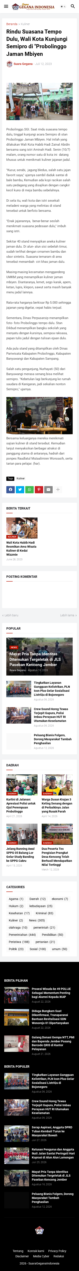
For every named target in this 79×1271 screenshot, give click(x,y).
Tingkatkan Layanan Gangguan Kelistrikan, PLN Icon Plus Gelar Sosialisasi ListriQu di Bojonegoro (52, 688)
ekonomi (60, 899)
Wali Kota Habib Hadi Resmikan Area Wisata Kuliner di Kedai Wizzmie (21, 548)
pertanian (45, 942)
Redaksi (59, 1256)
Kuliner (25, 24)
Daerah (37, 899)
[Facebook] (10, 489)
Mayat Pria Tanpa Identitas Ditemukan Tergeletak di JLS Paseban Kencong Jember (51, 1175)
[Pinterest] (39, 489)
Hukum (16, 906)
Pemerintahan (22, 934)
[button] (6, 6)
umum (59, 949)
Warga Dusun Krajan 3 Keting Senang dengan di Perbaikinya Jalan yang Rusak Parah (57, 805)
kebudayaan (40, 906)
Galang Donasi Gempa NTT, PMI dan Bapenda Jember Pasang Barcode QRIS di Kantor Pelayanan (53, 1043)
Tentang (18, 1251)
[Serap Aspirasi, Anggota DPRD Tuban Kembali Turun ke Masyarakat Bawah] (16, 1133)
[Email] (48, 489)
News (37, 920)
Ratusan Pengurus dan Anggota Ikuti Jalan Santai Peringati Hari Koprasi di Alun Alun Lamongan (53, 1153)
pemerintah (44, 927)
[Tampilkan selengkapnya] (58, 489)
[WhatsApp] (29, 489)
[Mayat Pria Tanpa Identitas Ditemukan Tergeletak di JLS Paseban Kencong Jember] (16, 1178)
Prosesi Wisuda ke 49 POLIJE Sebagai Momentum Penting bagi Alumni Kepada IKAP (51, 993)
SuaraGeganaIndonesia (43, 1263)
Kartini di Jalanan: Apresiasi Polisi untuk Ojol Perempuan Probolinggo (20, 805)
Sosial (38, 949)
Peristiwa (19, 942)
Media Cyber (41, 1256)
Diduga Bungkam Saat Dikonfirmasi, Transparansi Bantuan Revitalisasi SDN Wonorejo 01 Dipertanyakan (50, 1017)
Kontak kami (36, 1251)
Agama (16, 899)
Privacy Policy (57, 1251)
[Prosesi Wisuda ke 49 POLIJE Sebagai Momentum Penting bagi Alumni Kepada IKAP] (16, 995)
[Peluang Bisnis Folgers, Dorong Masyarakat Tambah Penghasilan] (18, 741)
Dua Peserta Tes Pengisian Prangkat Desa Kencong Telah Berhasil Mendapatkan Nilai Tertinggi (57, 856)
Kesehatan (19, 913)
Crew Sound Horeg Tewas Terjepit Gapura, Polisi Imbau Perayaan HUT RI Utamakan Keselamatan (51, 715)
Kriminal (44, 913)
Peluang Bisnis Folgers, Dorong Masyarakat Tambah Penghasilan (53, 739)
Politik (16, 949)
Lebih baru (11, 615)
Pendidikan (52, 934)
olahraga (18, 927)
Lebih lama (67, 615)
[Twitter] (20, 489)
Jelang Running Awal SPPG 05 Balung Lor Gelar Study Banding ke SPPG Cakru (20, 854)
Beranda (11, 24)
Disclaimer (22, 1256)
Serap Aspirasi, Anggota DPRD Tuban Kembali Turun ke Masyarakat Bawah (52, 1131)
